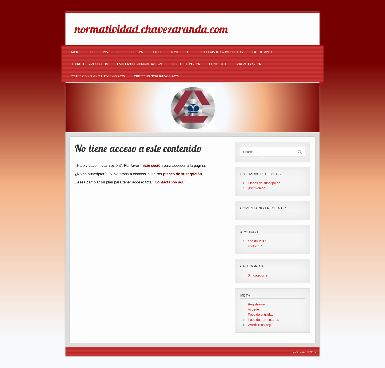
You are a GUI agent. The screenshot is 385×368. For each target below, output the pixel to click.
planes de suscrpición (182, 174)
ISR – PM (137, 52)
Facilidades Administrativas (140, 64)
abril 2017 (255, 246)
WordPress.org (259, 325)
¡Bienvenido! (257, 188)
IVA (105, 52)
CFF (91, 52)
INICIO (75, 52)
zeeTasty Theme (304, 351)
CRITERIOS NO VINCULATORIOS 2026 (98, 76)
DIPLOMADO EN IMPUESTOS (222, 52)
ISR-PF (157, 52)
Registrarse (256, 304)
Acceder (254, 309)
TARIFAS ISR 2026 (248, 64)
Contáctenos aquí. (171, 182)
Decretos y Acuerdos (89, 64)
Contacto (217, 64)
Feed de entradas (260, 314)
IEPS (174, 52)
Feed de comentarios (263, 319)
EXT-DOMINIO (262, 52)
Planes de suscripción (264, 183)
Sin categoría (257, 275)
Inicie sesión (151, 165)
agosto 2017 (257, 241)
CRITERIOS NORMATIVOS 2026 (156, 76)
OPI (189, 52)
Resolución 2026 (186, 64)
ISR (119, 52)
